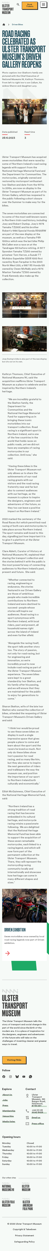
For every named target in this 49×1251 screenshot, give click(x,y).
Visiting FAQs (14, 1060)
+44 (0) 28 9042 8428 (37, 1111)
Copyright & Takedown (24, 1229)
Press (5, 1105)
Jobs (5, 1100)
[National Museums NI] (8, 1186)
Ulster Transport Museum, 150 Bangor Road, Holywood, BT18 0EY (39, 1100)
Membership (9, 1111)
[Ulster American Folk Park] (28, 1204)
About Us (7, 1095)
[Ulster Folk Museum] (8, 1202)
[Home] (8, 9)
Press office (38, 1124)
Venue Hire (8, 1116)
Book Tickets (29, 5)
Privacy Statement (24, 1235)
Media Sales (9, 1122)
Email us (36, 1118)
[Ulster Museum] (26, 1186)
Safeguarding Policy (24, 1242)
